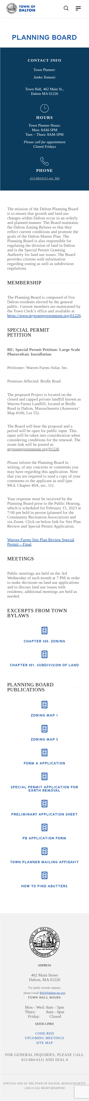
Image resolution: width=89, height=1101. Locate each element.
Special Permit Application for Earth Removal (44, 788)
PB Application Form (44, 838)
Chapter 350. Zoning (44, 641)
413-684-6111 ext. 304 (44, 178)
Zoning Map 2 (44, 739)
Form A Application (44, 763)
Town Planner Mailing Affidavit (44, 862)
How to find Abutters (44, 886)
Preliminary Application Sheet (44, 814)
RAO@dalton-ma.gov (52, 993)
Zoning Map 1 (44, 715)
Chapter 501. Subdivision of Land (44, 665)
